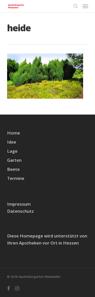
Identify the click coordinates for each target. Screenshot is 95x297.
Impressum (19, 204)
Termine (15, 178)
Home (13, 133)
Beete (13, 169)
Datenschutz (20, 211)
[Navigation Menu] (85, 6)
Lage (12, 151)
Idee (11, 142)
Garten (14, 160)
